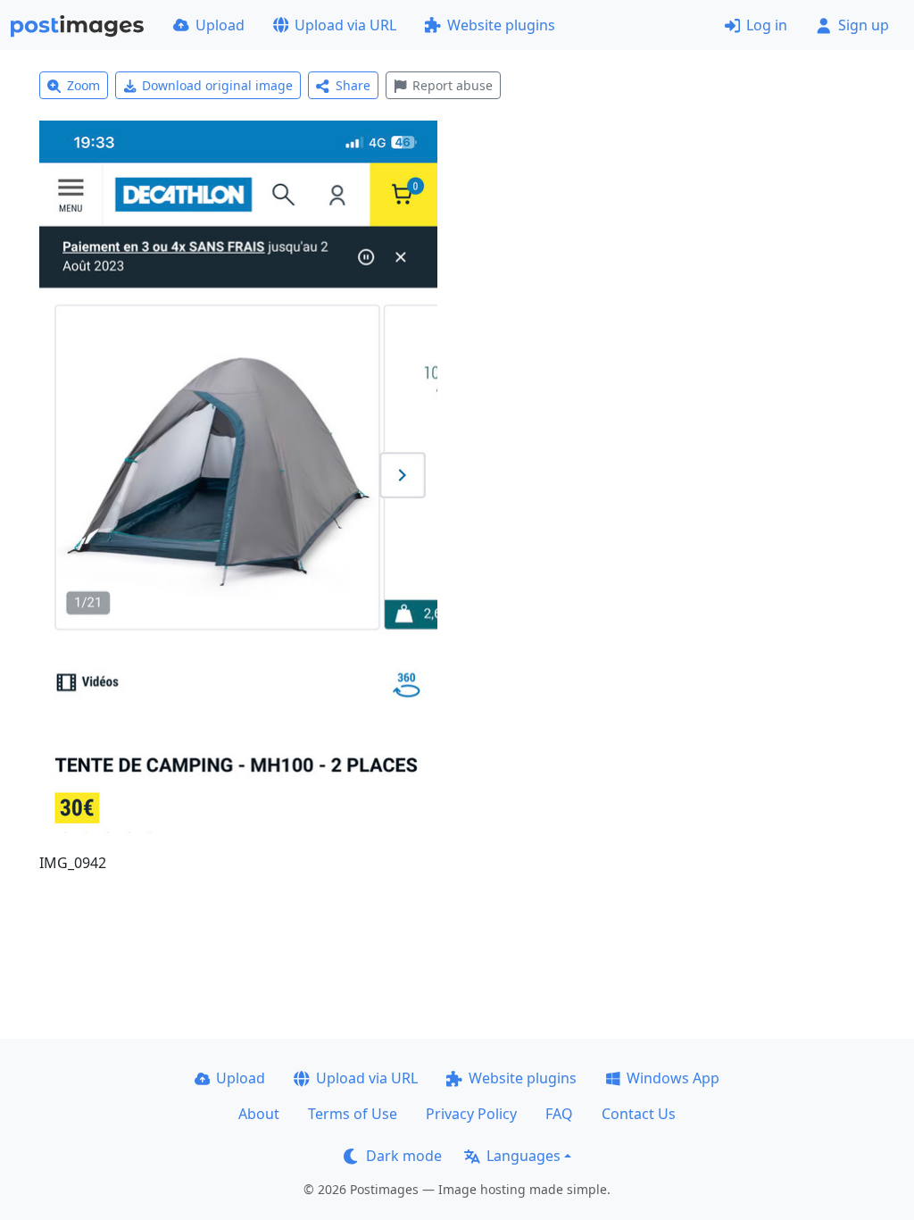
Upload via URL (345, 25)
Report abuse (452, 85)
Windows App (673, 1078)
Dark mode (404, 1156)
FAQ (559, 1114)
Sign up (863, 25)
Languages (523, 1156)
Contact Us (639, 1114)
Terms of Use (352, 1114)
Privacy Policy (471, 1114)
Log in (766, 25)
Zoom (83, 85)
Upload (220, 25)
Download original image (217, 85)
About (258, 1114)
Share (353, 85)
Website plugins (501, 25)
